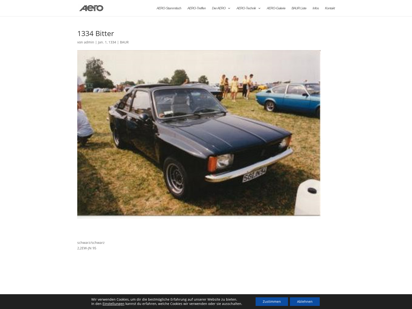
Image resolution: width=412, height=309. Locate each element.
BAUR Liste (299, 8)
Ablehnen (305, 301)
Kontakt (330, 8)
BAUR (124, 42)
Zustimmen (272, 301)
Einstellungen (113, 304)
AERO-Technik (246, 8)
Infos (316, 8)
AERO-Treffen (196, 8)
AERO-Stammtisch (169, 8)
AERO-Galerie (276, 8)
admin (89, 42)
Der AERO (219, 8)
